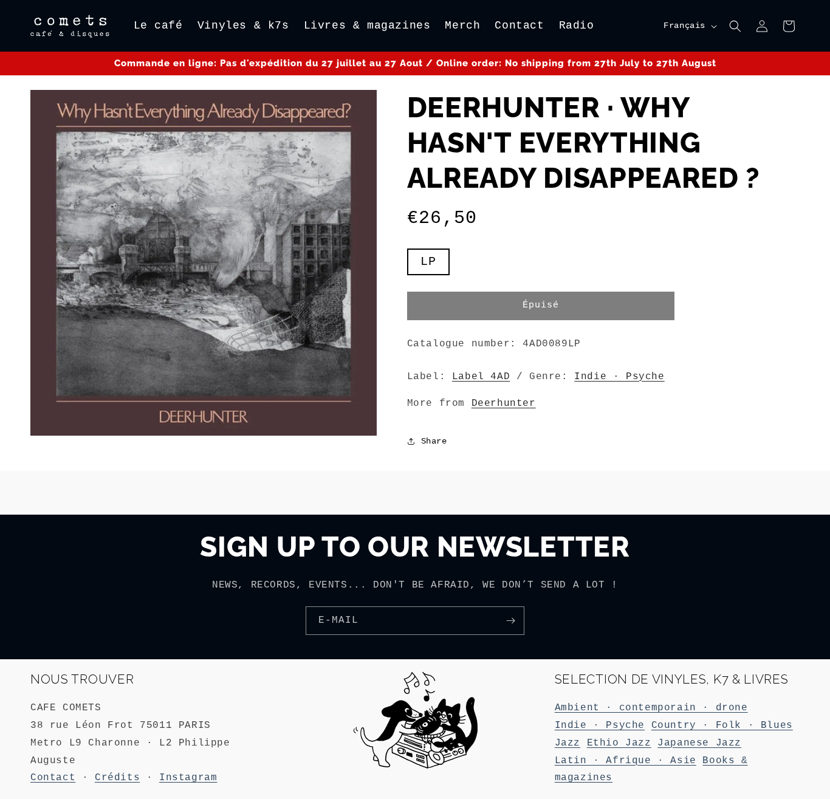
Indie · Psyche (619, 376)
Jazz (567, 743)
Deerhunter (504, 403)
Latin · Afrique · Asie (625, 760)
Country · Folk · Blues (722, 725)
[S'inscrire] (510, 620)
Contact (52, 777)
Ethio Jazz (619, 743)
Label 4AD (481, 376)
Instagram (188, 777)
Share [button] (434, 441)
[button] (735, 26)
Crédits (117, 777)
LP (435, 264)
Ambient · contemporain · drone (651, 707)
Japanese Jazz (699, 743)
